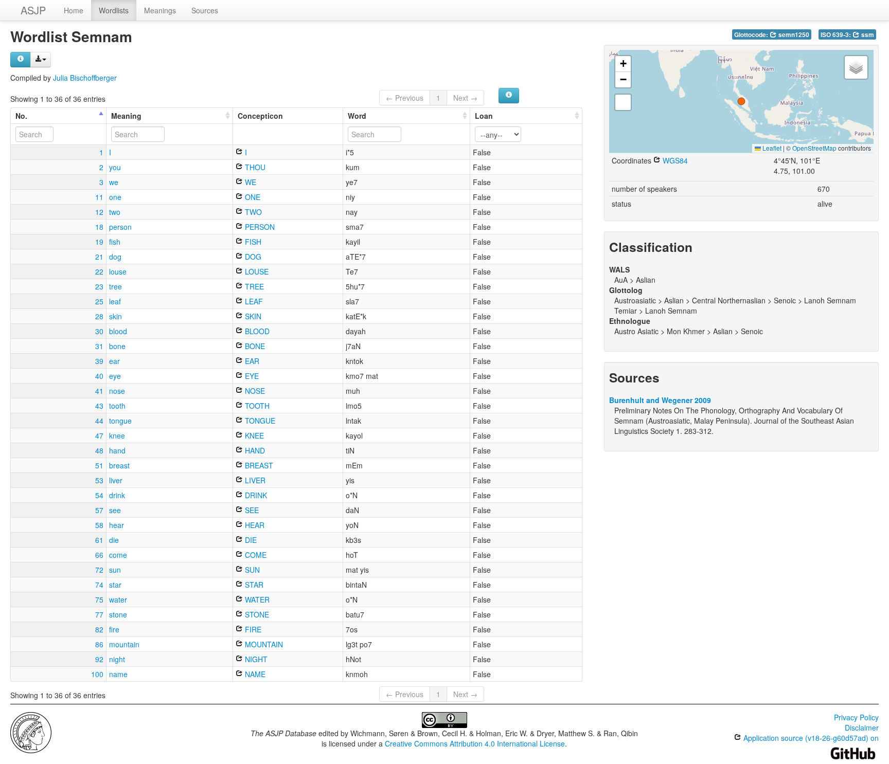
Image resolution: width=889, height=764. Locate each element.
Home (73, 10)
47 (99, 435)
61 (99, 540)
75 (99, 599)
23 (99, 286)
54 (99, 495)
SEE (251, 510)
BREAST (258, 465)
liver (115, 480)
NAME (254, 674)
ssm (867, 34)
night (117, 659)
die (114, 540)
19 (99, 242)
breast (119, 465)
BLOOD (256, 331)
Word (357, 116)
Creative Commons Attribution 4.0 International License (475, 743)
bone (117, 346)
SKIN (252, 316)
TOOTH (256, 406)
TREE (253, 286)
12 (99, 212)
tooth (117, 406)
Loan (484, 116)
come (118, 555)
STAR (253, 584)
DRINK (255, 495)
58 (99, 525)
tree (115, 286)
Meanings (160, 10)
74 (99, 584)
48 (99, 450)
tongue (120, 420)
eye (115, 376)
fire (114, 629)
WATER (256, 599)
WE (249, 182)
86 (99, 644)
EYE (251, 376)
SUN (251, 570)
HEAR (253, 525)
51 (99, 465)
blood (118, 331)
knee (117, 435)
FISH (252, 242)
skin (115, 316)
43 (99, 406)
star (115, 584)
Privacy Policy (856, 717)
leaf (115, 301)
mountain (124, 644)
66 (99, 555)
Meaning (126, 116)
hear (116, 525)
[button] (741, 101)
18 (99, 227)
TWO (252, 212)
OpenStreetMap (814, 147)
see (115, 510)
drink (117, 495)
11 (99, 197)
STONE (256, 614)
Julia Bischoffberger (85, 77)
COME (254, 555)
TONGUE (259, 420)
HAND (254, 450)
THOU (254, 167)
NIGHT (255, 659)
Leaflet (771, 147)
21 (99, 256)
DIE (250, 540)
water (118, 599)
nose (117, 391)
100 (97, 674)
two (114, 212)
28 (99, 316)
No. (21, 116)
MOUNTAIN (263, 644)
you (115, 167)
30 (99, 331)
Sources (204, 10)
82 (99, 629)
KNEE (253, 435)
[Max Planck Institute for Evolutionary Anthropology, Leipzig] (30, 731)
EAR (251, 361)
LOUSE (256, 271)
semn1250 (793, 34)
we (113, 182)
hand (117, 450)
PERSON (259, 227)
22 (99, 271)
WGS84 (674, 160)
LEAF (253, 301)
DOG (252, 256)
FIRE (252, 629)
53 (99, 480)
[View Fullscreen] (623, 102)
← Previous (404, 98)
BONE (254, 346)
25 (99, 301)
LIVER (254, 480)
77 (99, 614)
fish (114, 242)
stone (118, 614)
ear (114, 361)
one (115, 197)
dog (115, 256)
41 (99, 391)
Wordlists (114, 10)
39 (99, 361)
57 (99, 510)
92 (99, 659)
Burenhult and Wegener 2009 (660, 400)
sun (115, 570)
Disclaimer (862, 727)
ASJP (33, 10)
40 (99, 376)
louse (118, 271)
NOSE (254, 391)
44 (99, 420)
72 (99, 570)
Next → (465, 98)
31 (99, 346)
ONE (251, 197)
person (120, 227)
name (118, 674)
